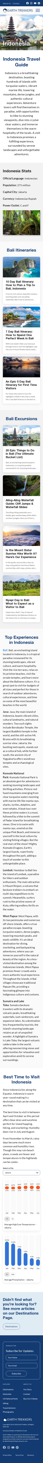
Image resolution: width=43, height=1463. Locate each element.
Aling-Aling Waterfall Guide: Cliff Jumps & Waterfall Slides (20, 504)
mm (12, 1274)
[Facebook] (27, 3)
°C (13, 1219)
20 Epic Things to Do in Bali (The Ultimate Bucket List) (20, 454)
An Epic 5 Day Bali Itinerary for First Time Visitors (21, 385)
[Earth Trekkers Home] (18, 10)
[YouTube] (35, 3)
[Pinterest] (39, 3)
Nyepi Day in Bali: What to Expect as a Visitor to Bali (20, 604)
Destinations (11, 1326)
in (7, 1274)
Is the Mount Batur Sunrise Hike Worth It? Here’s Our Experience (21, 554)
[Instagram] (31, 3)
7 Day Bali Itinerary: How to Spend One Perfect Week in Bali (20, 335)
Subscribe (16, 1373)
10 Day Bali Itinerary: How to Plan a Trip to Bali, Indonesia (20, 285)
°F (7, 1219)
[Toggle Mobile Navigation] (38, 10)
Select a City (8, 1168)
